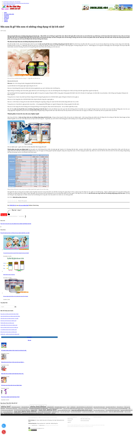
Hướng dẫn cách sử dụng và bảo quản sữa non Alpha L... (12, 362)
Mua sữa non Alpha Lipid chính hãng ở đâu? (10, 314)
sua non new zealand (76, 411)
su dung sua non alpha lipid (88, 411)
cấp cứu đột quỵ (120, 406)
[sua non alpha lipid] (11, 7)
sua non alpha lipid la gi (8, 411)
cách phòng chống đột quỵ (111, 406)
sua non (34, 410)
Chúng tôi (70, 420)
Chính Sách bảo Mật (85, 420)
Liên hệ (69, 422)
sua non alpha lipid (47, 409)
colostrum (73, 406)
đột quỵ (53, 413)
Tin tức (4, 214)
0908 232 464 (13, 205)
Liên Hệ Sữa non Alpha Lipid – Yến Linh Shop (11, 1)
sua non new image (65, 411)
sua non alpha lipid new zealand (44, 411)
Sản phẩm (6, 15)
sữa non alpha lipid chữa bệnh (101, 411)
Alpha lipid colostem (16, 406)
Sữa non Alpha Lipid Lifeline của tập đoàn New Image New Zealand (16, 3)
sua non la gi (21, 216)
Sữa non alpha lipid (9, 14)
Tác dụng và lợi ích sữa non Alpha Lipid (8, 320)
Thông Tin (6, 17)
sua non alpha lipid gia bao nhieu (112, 410)
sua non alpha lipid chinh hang (81, 410)
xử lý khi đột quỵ (47, 413)
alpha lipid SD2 (51, 406)
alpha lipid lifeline (38, 406)
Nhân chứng (70, 418)
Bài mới (29, 340)
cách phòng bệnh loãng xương (99, 406)
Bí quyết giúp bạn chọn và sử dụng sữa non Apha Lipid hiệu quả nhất (15, 232)
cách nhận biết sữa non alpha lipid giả (84, 406)
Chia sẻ (6, 20)
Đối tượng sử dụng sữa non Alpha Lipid (9, 332)
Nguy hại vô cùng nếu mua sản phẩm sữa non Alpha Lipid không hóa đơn (16, 223)
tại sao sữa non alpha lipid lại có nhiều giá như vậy (32, 413)
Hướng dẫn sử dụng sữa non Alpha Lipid (9, 325)
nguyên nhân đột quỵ (88, 408)
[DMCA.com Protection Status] (32, 430)
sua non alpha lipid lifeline (25, 411)
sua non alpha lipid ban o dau (64, 410)
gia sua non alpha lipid (23, 408)
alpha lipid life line (25, 406)
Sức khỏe (6, 18)
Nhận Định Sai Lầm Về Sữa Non (9, 274)
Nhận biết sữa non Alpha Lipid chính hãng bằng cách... (12, 373)
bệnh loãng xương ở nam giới (60, 406)
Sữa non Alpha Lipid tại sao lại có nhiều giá (9, 327)
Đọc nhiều (29, 337)
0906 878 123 (34, 425)
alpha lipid (5, 406)
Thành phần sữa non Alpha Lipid (7, 323)
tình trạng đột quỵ (17, 413)
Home (5, 12)
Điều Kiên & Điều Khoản (85, 418)
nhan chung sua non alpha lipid (100, 408)
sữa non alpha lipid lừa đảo (116, 411)
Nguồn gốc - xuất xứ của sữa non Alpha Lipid (10, 334)
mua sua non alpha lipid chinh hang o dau (73, 408)
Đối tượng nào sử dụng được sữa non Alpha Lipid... (11, 385)
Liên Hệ (6, 21)
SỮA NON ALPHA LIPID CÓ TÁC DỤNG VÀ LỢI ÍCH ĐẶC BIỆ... (14, 350)
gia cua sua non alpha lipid (11, 408)
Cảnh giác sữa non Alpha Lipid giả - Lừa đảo (9, 318)
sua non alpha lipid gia (99, 410)
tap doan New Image (8, 413)
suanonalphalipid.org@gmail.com (37, 428)
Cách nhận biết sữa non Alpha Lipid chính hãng (10, 316)
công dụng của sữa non (12, 216)
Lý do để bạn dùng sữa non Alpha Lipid (9, 329)
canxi (68, 406)
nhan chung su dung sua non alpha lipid (117, 408)
